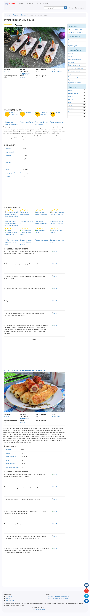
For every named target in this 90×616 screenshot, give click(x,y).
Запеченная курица (74, 77)
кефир (8, 453)
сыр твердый (10, 152)
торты (70, 105)
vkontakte (9, 596)
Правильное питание (75, 83)
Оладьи (70, 53)
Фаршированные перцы (76, 74)
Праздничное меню (74, 80)
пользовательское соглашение (58, 598)
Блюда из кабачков (74, 59)
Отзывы (45, 4)
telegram (8, 598)
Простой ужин (73, 46)
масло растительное (12, 467)
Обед (70, 43)
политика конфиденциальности (58, 596)
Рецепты (21, 4)
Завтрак (71, 40)
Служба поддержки (38, 609)
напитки (71, 114)
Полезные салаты (74, 71)
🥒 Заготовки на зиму (75, 29)
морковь (8, 155)
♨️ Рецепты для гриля (75, 32)
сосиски (8, 450)
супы (70, 90)
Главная (8, 15)
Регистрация (79, 8)
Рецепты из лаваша (74, 65)
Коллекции (29, 4)
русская (22, 78)
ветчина (8, 148)
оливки (8, 176)
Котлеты (71, 62)
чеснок (8, 159)
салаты (70, 96)
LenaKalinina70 (57, 71)
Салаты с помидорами (75, 68)
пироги (70, 102)
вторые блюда (73, 93)
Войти (71, 8)
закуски (6, 71)
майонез (8, 162)
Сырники (71, 56)
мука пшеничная (11, 457)
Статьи (38, 4)
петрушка (9, 166)
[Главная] (11, 3)
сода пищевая (10, 464)
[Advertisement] (34, 94)
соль (7, 169)
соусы (70, 117)
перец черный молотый (13, 173)
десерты (71, 111)
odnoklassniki (10, 600)
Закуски (23, 15)
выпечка (71, 108)
